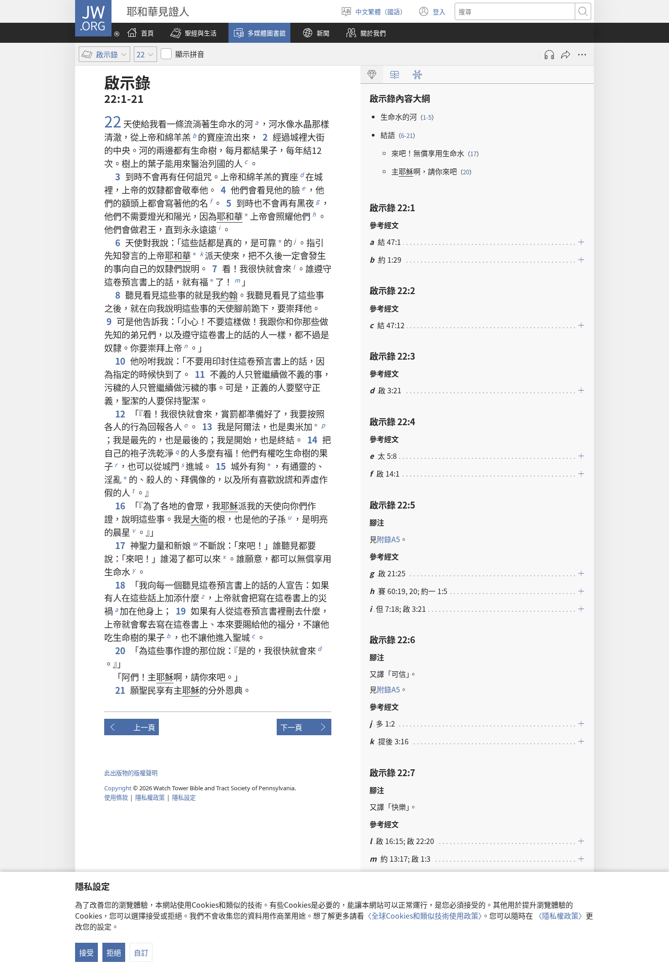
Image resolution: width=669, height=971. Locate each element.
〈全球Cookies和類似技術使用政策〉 (423, 915)
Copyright (118, 788)
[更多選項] (582, 54)
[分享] (566, 54)
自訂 (141, 952)
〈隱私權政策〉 (560, 915)
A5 (388, 539)
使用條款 (116, 797)
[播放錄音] (549, 54)
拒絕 (113, 952)
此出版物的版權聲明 (130, 772)
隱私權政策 (150, 797)
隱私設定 (184, 797)
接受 (86, 952)
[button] (193, 33)
